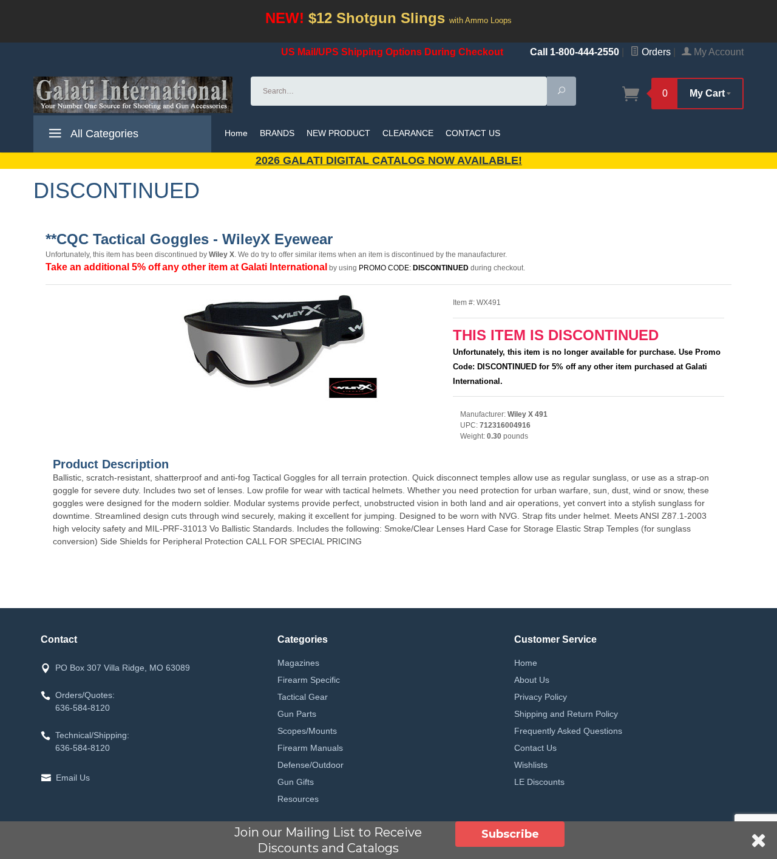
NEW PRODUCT (338, 133)
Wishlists (531, 765)
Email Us (73, 777)
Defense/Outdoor (310, 765)
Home (236, 133)
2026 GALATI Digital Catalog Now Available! (389, 160)
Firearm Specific (308, 680)
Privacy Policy (540, 697)
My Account (717, 52)
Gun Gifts (295, 782)
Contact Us (535, 748)
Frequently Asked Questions (568, 731)
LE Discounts (539, 782)
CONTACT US (473, 133)
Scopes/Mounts (307, 731)
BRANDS (277, 133)
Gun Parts (296, 714)
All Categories (103, 134)
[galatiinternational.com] (134, 95)
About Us (531, 680)
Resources (298, 799)
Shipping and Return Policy (566, 714)
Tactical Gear (302, 697)
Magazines (298, 663)
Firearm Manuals (310, 748)
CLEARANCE (407, 133)
